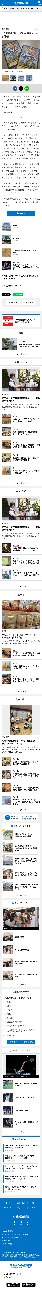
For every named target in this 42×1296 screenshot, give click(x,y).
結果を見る (28, 1042)
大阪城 (9, 112)
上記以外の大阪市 (14, 1022)
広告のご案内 (7, 1244)
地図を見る (21, 213)
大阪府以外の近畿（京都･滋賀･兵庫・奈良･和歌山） (21, 1031)
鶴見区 (10, 1018)
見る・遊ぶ (20, 8)
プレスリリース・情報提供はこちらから (16, 1234)
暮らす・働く (35, 8)
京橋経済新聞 (21, 3)
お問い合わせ (7, 1241)
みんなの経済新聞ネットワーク (21, 1266)
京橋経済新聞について (10, 1231)
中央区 (10, 1010)
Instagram (27, 1222)
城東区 (10, 1006)
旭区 (9, 1014)
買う (27, 8)
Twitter (21, 1222)
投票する (13, 1042)
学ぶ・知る (5, 29)
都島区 (10, 1002)
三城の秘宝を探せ (11, 286)
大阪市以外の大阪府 (15, 1026)
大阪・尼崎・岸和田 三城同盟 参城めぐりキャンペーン (21, 277)
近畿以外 (10, 1035)
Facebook (14, 1222)
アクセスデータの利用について (13, 1237)
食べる (12, 8)
